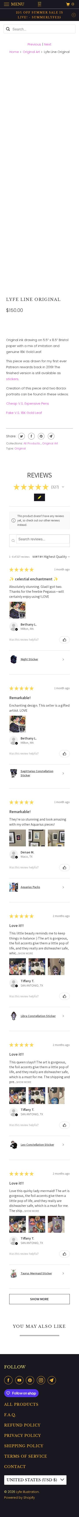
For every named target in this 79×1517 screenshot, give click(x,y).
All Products (32, 443)
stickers (12, 379)
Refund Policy (22, 1425)
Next (47, 44)
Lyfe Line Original (33, 299)
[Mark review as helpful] (64, 639)
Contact (15, 1466)
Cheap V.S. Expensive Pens (27, 403)
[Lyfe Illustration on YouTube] (20, 1380)
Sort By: (37, 556)
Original (20, 448)
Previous (34, 44)
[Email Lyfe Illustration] (53, 1380)
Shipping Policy (23, 1446)
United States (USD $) (32, 1480)
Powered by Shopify (19, 1497)
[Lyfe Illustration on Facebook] (9, 1380)
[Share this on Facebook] (31, 436)
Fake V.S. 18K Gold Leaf (24, 412)
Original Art (31, 52)
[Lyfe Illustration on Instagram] (42, 1380)
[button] (63, 487)
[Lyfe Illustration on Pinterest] (31, 1380)
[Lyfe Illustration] (39, 4)
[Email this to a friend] (50, 436)
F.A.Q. (10, 1415)
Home (14, 52)
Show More (25, 953)
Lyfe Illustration (27, 1492)
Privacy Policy (22, 1435)
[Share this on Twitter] (21, 436)
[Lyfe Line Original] (39, 91)
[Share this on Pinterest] (41, 436)
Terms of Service (25, 1456)
